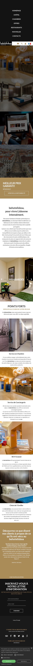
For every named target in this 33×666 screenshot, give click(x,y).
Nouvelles (16, 32)
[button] (16, 658)
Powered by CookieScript (6, 664)
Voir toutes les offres (16, 577)
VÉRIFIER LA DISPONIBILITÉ (16, 193)
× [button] (31, 648)
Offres (16, 23)
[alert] (16, 656)
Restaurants (16, 27)
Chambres (16, 19)
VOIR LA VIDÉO (16, 117)
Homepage (16, 11)
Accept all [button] (9, 661)
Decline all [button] (24, 661)
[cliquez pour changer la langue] (30, 44)
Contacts (16, 36)
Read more (15, 652)
